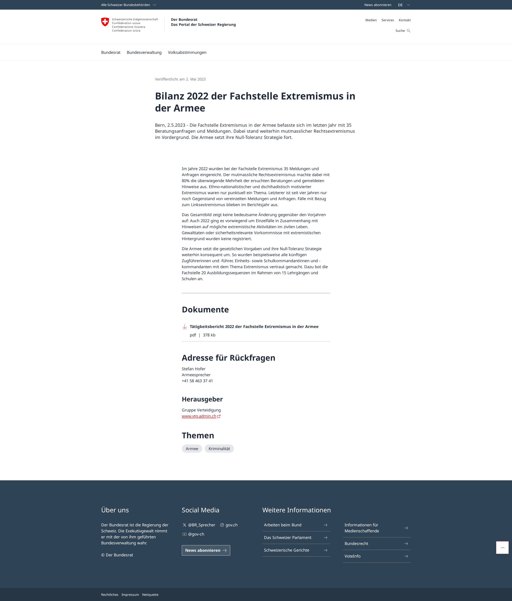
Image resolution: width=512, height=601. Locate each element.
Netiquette (150, 594)
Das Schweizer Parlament (287, 537)
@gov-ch (196, 534)
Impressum (130, 594)
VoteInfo (353, 556)
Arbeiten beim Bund (282, 525)
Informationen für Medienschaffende (362, 528)
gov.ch (232, 525)
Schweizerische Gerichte (286, 550)
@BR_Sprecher (201, 525)
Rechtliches (109, 594)
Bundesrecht (356, 543)
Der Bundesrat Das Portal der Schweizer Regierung (203, 22)
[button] (111, 52)
